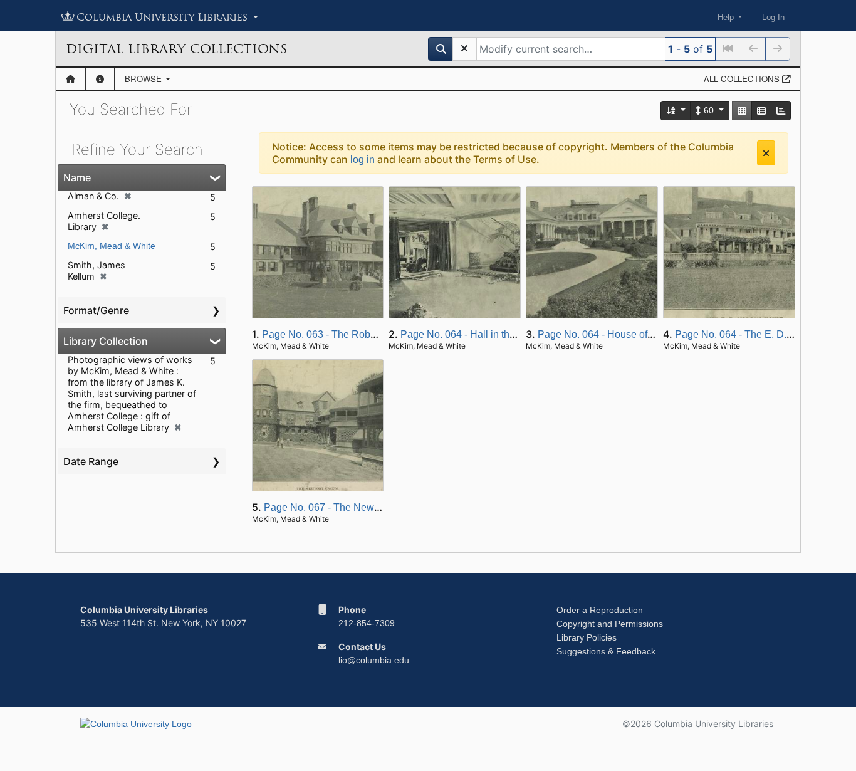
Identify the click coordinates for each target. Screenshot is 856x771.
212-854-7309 (366, 623)
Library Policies (586, 637)
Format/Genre (96, 310)
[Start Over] (464, 49)
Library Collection (105, 341)
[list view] (761, 110)
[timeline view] (781, 110)
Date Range (90, 461)
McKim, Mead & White (111, 246)
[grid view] (742, 110)
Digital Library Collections (176, 48)
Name (77, 177)
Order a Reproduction (599, 610)
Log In (773, 17)
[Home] (70, 79)
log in (362, 159)
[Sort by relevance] (676, 110)
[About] (100, 79)
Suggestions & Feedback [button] (605, 651)
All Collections (743, 79)
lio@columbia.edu (373, 660)
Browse (144, 79)
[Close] (766, 152)
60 (708, 110)
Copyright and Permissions (609, 624)
